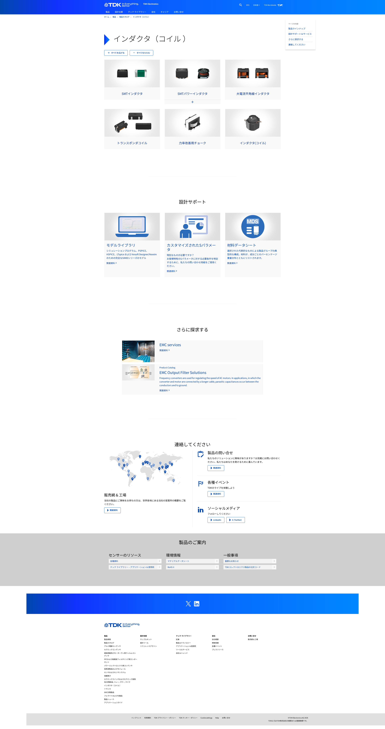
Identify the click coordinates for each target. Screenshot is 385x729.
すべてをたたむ (143, 52)
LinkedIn (217, 519)
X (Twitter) (237, 519)
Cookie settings (206, 717)
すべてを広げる (118, 52)
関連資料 (114, 510)
